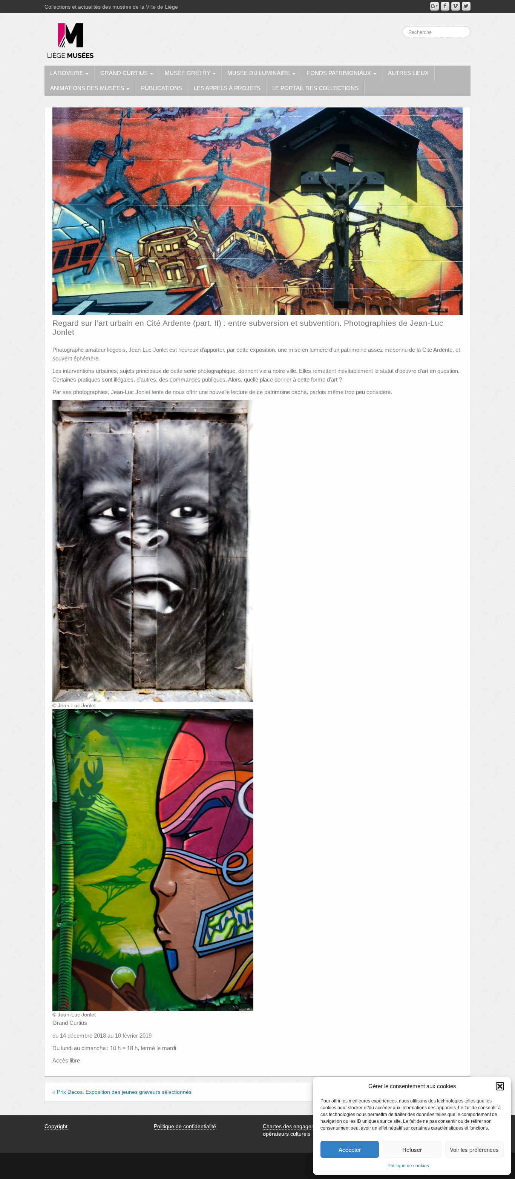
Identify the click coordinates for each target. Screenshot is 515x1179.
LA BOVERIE (67, 73)
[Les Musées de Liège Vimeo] (455, 6)
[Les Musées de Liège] (68, 38)
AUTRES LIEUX (408, 73)
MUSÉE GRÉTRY (188, 73)
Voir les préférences (474, 1149)
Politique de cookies (408, 1165)
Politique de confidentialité (185, 1126)
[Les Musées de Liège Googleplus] (434, 6)
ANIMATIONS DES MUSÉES (88, 88)
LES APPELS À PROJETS (227, 88)
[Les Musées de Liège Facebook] (445, 6)
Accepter (350, 1149)
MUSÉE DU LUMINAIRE (259, 73)
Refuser (412, 1149)
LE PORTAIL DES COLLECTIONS (315, 88)
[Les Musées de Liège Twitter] (466, 6)
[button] (500, 1086)
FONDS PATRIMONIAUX (339, 73)
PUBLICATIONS (161, 88)
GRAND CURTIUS (124, 73)
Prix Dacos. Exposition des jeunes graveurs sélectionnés (124, 1092)
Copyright (55, 1126)
